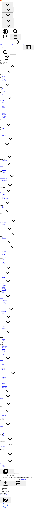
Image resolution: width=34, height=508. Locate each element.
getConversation (3, 326)
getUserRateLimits (4, 450)
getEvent (2, 150)
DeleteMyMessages (4, 377)
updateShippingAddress (4, 289)
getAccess (3, 88)
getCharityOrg (3, 206)
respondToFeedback (4, 369)
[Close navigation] (28, 47)
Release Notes (24, 485)
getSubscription (3, 115)
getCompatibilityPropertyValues (5, 198)
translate (2, 407)
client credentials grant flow (23, 479)
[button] (5, 500)
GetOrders (3, 237)
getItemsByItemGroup (4, 80)
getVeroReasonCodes (4, 415)
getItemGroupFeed (4, 130)
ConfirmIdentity (3, 261)
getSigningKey (3, 466)
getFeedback (3, 364)
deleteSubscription (3, 113)
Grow (2, 17)
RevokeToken (3, 263)
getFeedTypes (3, 91)
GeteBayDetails (3, 224)
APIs (23, 44)
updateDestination (3, 107)
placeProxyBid (3, 277)
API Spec (11, 485)
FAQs (9, 494)
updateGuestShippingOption (5, 303)
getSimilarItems (3, 172)
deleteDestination (3, 105)
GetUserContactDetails (4, 251)
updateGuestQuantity (4, 302)
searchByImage (3, 76)
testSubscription (3, 117)
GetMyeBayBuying (4, 257)
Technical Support (6, 494)
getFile (2, 94)
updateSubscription (4, 351)
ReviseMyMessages (4, 379)
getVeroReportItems (4, 420)
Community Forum (2, 494)
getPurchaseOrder (3, 292)
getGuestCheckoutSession (4, 300)
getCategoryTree (3, 195)
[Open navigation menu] (15, 36)
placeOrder (3, 286)
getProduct (3, 214)
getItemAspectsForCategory (4, 197)
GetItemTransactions (4, 238)
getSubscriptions (3, 350)
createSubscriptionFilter (4, 112)
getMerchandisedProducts (4, 160)
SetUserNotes (3, 259)
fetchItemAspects (3, 194)
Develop (12, 44)
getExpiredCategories (4, 199)
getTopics (3, 354)
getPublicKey (3, 343)
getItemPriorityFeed (4, 135)
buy (2, 47)
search (2, 75)
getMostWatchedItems (4, 170)
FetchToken (3, 262)
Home (1, 44)
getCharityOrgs (3, 207)
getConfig (3, 102)
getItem (2, 78)
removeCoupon (3, 287)
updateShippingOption (4, 290)
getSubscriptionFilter (4, 116)
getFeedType (3, 90)
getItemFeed (3, 128)
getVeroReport (3, 418)
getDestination (3, 106)
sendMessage (3, 327)
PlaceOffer (3, 313)
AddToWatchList (3, 254)
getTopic (2, 120)
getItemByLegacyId (4, 79)
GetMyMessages (3, 378)
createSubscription (3, 345)
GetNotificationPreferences (4, 386)
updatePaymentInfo (4, 288)
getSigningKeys (3, 465)
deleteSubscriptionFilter (4, 347)
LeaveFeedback (3, 383)
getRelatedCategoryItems (4, 180)
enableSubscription (4, 348)
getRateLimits (3, 448)
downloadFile (3, 93)
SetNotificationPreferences (4, 387)
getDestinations (3, 340)
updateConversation (4, 328)
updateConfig (3, 336)
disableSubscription (4, 114)
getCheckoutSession (4, 285)
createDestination (3, 338)
